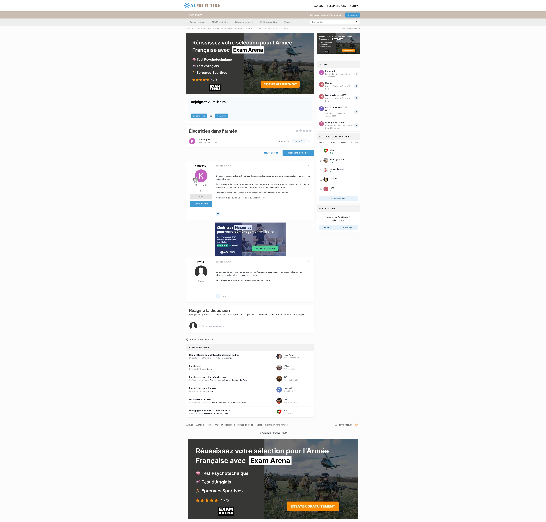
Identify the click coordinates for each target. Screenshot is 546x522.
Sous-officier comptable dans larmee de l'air (214, 355)
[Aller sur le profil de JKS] (279, 379)
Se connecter (199, 116)
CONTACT (355, 6)
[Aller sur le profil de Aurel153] (321, 108)
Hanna (328, 83)
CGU (284, 433)
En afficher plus (338, 198)
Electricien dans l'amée (202, 388)
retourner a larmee (200, 399)
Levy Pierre (289, 355)
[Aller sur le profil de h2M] (325, 189)
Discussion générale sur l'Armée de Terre (228, 380)
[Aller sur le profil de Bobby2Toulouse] (321, 123)
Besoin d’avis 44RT (335, 95)
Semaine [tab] (322, 142)
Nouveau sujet (271, 153)
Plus (286, 22)
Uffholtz (287, 366)
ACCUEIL (318, 6)
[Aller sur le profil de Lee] (279, 401)
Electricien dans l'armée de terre (208, 377)
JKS (285, 377)
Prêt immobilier (268, 22)
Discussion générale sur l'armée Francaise (227, 402)
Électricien (195, 366)
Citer (225, 213)
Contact (276, 433)
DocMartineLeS (337, 169)
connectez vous (266, 314)
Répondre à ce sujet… (214, 326)
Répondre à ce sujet (298, 153)
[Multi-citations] (218, 214)
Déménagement (244, 22)
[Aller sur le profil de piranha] (325, 179)
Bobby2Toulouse (334, 122)
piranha (333, 178)
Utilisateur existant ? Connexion (326, 15)
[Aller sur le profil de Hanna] (321, 84)
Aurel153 (329, 113)
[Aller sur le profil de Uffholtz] (279, 367)
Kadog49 (205, 139)
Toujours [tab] (354, 142)
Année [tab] (344, 142)
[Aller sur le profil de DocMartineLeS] (325, 169)
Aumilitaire (195, 15)
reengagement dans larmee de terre (209, 410)
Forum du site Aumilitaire (222, 358)
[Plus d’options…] (309, 166)
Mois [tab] (333, 142)
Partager (284, 141)
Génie (214, 142)
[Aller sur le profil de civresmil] (279, 390)
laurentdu (329, 74)
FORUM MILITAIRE (336, 6)
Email (328, 227)
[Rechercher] (356, 22)
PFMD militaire (220, 22)
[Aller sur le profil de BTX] (279, 412)
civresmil (288, 388)
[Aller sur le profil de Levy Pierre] (279, 356)
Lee (285, 399)
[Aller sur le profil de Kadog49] (192, 141)
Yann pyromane (337, 159)
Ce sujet (346, 22)
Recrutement (197, 22)
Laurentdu (330, 71)
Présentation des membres (216, 413)
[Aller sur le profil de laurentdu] (321, 72)
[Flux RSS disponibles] (357, 425)
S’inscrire (352, 15)
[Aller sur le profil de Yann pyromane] (325, 160)
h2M (332, 188)
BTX (286, 410)
